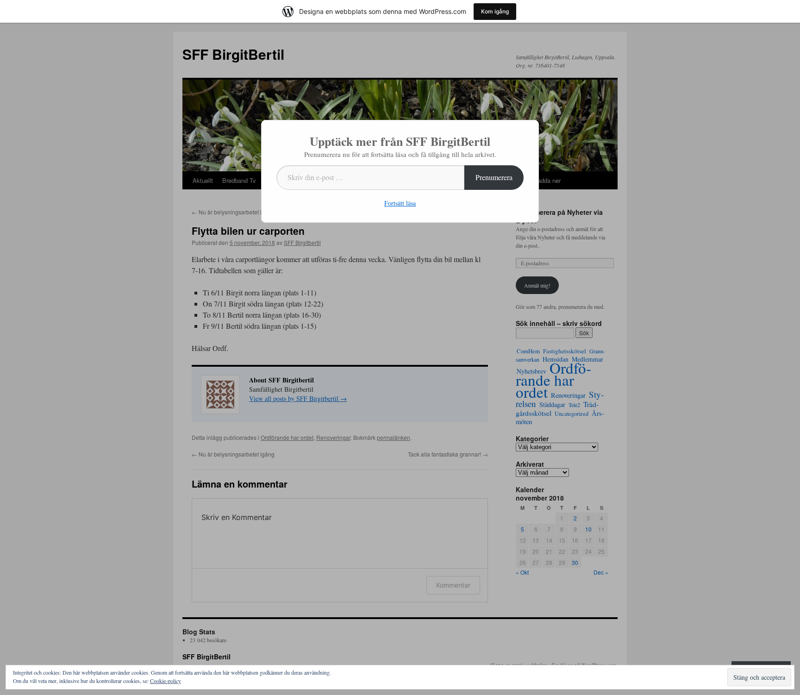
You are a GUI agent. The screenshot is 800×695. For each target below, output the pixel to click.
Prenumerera (493, 177)
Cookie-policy (165, 680)
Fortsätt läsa (400, 203)
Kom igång (495, 11)
